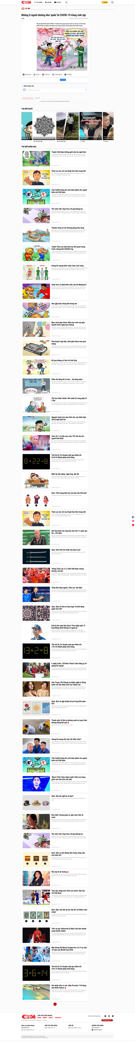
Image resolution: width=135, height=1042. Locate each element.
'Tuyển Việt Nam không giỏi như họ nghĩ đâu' (68, 152)
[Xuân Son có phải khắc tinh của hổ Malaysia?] (36, 291)
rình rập (70, 74)
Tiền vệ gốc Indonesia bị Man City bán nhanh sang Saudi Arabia (68, 930)
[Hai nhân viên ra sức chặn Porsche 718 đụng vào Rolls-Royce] (36, 992)
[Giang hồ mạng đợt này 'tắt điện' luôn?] (36, 746)
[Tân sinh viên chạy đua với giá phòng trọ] (36, 215)
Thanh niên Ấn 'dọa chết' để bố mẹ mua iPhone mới (67, 137)
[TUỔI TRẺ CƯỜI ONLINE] (28, 1017)
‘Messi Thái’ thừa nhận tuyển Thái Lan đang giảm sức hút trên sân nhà (68, 778)
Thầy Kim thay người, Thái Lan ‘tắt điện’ (66, 588)
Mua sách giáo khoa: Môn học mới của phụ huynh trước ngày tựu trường (68, 323)
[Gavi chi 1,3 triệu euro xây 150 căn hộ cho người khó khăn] (36, 443)
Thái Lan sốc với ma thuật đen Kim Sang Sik (68, 171)
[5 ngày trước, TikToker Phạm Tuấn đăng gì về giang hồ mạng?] (36, 670)
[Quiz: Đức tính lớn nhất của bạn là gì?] (36, 556)
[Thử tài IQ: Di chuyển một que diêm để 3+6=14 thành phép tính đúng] (36, 973)
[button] (66, 2)
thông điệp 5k (58, 74)
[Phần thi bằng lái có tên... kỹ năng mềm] (36, 386)
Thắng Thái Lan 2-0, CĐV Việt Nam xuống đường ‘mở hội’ (67, 570)
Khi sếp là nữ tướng (59, 872)
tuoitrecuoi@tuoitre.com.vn (75, 1027)
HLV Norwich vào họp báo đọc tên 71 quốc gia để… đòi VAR (69, 532)
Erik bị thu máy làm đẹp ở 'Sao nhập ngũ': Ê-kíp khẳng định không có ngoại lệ (68, 627)
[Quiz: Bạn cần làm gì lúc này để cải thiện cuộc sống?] (36, 916)
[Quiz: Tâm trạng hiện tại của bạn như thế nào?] (36, 499)
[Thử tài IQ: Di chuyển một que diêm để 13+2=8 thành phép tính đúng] (36, 651)
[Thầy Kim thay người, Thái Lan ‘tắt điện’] (36, 594)
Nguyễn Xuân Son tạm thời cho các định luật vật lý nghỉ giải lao (68, 418)
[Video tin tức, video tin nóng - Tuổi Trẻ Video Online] (52, 1018)
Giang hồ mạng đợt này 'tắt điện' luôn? (66, 739)
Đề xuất (58, 2)
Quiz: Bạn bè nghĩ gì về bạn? (62, 796)
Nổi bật (49, 2)
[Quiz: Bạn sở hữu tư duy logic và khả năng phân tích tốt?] (36, 613)
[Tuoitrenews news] (58, 1017)
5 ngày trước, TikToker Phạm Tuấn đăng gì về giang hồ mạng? (69, 664)
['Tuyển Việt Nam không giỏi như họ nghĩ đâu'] (36, 158)
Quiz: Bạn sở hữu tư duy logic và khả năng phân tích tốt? (67, 608)
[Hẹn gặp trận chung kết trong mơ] (36, 310)
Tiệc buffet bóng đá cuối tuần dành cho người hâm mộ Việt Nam (69, 191)
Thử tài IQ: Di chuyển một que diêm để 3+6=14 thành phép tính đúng (66, 967)
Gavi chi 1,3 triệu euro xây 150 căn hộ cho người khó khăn (67, 437)
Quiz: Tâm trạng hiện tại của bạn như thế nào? (69, 493)
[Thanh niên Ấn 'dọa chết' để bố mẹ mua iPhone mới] (67, 126)
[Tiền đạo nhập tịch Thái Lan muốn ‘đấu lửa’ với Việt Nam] (36, 897)
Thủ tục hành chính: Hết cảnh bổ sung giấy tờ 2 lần (69, 399)
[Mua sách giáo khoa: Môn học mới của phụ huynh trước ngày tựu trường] (36, 329)
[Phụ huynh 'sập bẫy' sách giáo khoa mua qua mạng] (36, 348)
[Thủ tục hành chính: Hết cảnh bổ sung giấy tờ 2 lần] (36, 405)
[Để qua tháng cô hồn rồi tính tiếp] (36, 367)
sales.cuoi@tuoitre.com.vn (28, 1029)
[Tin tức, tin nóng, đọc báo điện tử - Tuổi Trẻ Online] (39, 1018)
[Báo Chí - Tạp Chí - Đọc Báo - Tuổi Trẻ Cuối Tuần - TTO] (45, 1018)
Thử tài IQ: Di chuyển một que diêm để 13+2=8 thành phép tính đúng (66, 645)
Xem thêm (55, 1004)
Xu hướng (39, 2)
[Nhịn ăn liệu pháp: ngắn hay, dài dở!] (36, 480)
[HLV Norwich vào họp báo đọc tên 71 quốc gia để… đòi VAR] (36, 537)
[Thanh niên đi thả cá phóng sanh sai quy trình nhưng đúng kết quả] (36, 727)
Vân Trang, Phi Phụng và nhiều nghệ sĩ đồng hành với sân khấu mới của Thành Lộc (68, 683)
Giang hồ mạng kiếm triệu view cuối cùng (67, 266)
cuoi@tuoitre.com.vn (51, 1027)
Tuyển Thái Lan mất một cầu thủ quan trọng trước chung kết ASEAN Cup (68, 248)
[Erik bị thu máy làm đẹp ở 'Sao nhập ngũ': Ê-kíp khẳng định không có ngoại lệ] (36, 632)
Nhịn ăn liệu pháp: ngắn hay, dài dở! (65, 474)
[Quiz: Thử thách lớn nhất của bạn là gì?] (44, 126)
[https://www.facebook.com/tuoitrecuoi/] (105, 1016)
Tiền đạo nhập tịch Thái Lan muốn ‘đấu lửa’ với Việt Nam (68, 892)
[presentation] (21, 126)
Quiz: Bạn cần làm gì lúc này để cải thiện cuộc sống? (69, 911)
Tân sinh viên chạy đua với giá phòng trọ (67, 209)
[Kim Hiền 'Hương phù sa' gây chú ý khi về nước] (36, 821)
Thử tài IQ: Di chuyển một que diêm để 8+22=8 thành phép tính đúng (66, 456)
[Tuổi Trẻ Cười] (113, 1016)
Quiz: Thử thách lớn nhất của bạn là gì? (44, 138)
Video (83, 141)
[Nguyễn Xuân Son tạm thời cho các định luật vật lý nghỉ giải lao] (36, 424)
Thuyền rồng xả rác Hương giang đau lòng (67, 228)
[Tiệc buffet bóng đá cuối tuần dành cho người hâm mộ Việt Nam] (36, 196)
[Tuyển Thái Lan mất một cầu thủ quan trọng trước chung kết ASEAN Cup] (36, 253)
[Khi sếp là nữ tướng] (36, 878)
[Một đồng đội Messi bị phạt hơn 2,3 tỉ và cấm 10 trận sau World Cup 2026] (36, 954)
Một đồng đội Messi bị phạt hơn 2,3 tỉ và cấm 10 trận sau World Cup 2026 (69, 949)
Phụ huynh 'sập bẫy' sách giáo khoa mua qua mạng (68, 342)
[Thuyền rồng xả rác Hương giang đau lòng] (36, 234)
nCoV (38, 74)
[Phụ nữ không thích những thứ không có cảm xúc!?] (91, 126)
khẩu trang (28, 74)
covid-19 (47, 74)
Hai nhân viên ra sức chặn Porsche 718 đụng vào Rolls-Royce (68, 986)
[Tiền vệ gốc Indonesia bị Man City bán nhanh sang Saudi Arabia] (36, 935)
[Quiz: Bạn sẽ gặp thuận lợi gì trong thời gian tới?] (36, 708)
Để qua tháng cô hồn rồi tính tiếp (64, 360)
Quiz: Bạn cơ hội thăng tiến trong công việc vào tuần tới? (68, 854)
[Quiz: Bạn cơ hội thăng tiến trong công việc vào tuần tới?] (36, 859)
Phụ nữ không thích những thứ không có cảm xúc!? (90, 137)
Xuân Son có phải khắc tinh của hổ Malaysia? (68, 285)
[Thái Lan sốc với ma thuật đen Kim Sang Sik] (36, 177)
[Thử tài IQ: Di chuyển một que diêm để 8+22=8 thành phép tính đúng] (36, 461)
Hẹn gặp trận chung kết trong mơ (64, 304)
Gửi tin (105, 2)
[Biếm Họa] (67, 9)
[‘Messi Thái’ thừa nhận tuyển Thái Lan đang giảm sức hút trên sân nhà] (36, 783)
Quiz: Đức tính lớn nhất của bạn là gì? (66, 550)
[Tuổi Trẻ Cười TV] (109, 1016)
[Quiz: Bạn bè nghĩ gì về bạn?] (36, 802)
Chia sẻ (63, 80)
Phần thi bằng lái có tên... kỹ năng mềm (66, 379)
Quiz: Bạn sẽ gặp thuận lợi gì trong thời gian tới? (68, 702)
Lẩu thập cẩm (38, 141)
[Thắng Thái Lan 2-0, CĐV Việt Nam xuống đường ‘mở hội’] (36, 575)
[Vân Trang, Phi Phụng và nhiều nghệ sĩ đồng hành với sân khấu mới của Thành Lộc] (36, 689)
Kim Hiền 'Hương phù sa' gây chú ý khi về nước (67, 816)
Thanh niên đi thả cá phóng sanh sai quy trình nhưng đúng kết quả (69, 721)
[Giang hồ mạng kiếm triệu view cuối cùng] (36, 272)
